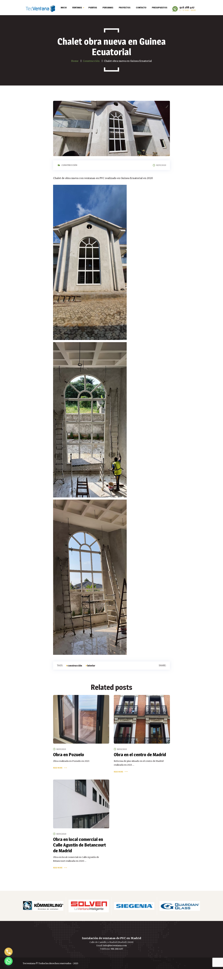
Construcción (69, 165)
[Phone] (8, 952)
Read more (57, 768)
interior (91, 665)
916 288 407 (117, 948)
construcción (75, 665)
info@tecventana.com (115, 945)
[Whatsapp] (8, 961)
